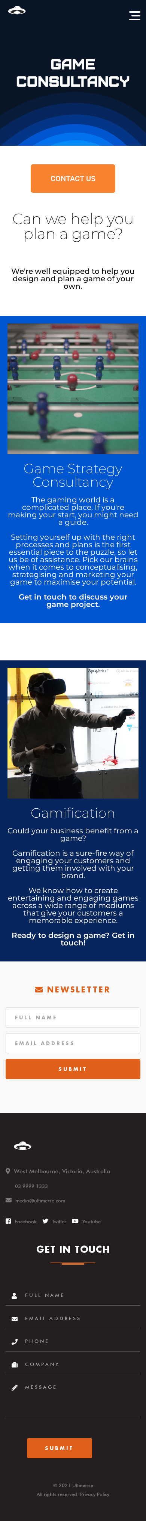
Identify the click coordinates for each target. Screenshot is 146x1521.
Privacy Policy (94, 1494)
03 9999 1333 (31, 1186)
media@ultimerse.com (40, 1201)
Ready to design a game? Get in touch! (73, 939)
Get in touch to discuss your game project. (73, 600)
